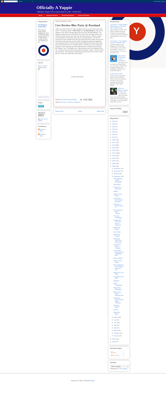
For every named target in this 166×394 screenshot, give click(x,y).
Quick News (117, 184)
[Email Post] (80, 99)
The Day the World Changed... (117, 246)
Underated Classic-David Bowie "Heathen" (118, 300)
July (115, 320)
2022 (114, 129)
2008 (114, 166)
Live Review (69, 102)
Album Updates (118, 258)
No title (115, 309)
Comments (115, 355)
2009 (114, 163)
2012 (114, 155)
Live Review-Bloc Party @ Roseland (118, 199)
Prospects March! (116, 306)
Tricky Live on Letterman (117, 188)
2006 (114, 341)
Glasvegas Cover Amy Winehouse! (117, 240)
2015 (114, 147)
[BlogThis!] (86, 100)
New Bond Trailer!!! (116, 235)
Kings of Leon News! (117, 194)
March (116, 330)
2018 (114, 140)
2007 (114, 339)
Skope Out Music (116, 313)
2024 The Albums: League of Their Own (123, 90)
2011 (113, 158)
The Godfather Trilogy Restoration (117, 180)
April (115, 328)
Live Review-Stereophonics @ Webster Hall (118, 253)
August (116, 317)
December (117, 168)
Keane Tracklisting (117, 284)
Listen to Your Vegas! (117, 261)
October (116, 173)
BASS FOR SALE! (116, 228)
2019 (114, 137)
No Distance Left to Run (42, 26)
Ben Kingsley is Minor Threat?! (118, 211)
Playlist (115, 191)
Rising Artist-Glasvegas (117, 288)
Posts (114, 352)
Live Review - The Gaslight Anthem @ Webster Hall (118, 41)
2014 (114, 150)
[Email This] (84, 100)
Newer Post (59, 111)
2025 (114, 121)
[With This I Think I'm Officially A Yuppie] (44, 95)
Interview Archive (52, 15)
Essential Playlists (68, 15)
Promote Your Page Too (43, 97)
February (117, 333)
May (115, 325)
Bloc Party (63, 102)
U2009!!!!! (116, 281)
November (117, 171)
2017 (114, 142)
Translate (124, 368)
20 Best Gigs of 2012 (116, 74)
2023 (114, 126)
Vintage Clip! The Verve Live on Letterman (117, 222)
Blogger (92, 380)
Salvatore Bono (43, 130)
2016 (114, 145)
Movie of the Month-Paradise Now (118, 293)
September (117, 176)
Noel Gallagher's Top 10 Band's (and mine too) (118, 267)
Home (40, 15)
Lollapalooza (77, 102)
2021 (114, 132)
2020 (114, 134)
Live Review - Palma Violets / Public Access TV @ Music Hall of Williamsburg (119, 26)
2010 (114, 161)
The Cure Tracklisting (117, 216)
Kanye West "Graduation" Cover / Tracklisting (122, 58)
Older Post (100, 111)
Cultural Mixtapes (84, 15)
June (115, 322)
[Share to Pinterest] (91, 100)
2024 (114, 124)
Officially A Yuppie (54, 7)
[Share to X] (88, 100)
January (116, 336)
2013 (114, 153)
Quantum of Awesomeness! (118, 205)
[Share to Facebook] (90, 100)
